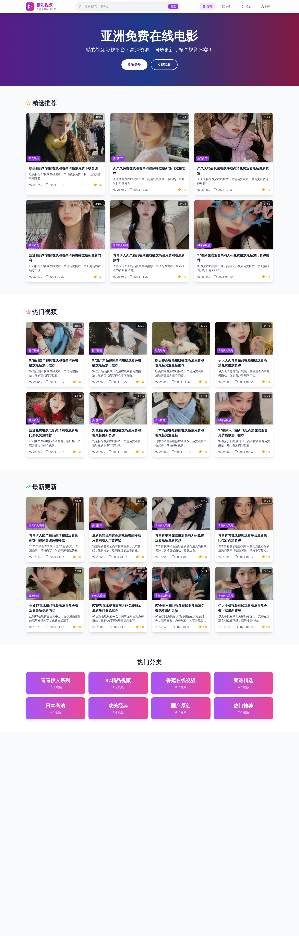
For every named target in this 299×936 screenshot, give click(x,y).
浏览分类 (134, 64)
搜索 (173, 6)
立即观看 (164, 64)
